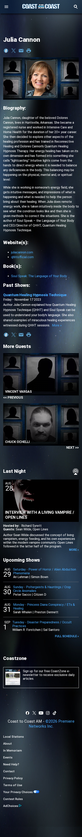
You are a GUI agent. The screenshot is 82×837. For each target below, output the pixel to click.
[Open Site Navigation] (6, 7)
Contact (9, 771)
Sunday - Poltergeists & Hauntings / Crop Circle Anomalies (42, 589)
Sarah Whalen (22, 612)
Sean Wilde (23, 529)
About (7, 743)
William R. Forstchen (26, 630)
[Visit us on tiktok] (54, 713)
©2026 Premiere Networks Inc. (51, 724)
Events (7, 757)
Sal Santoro (51, 630)
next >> (72, 447)
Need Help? (11, 764)
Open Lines (40, 529)
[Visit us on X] (34, 713)
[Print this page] (28, 50)
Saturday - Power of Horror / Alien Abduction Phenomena (44, 571)
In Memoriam (12, 750)
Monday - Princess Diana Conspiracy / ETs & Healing (44, 606)
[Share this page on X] (13, 50)
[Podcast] (75, 471)
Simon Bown (39, 577)
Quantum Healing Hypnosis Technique (34, 295)
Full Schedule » (67, 636)
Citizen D (40, 594)
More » (57, 325)
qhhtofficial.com (22, 257)
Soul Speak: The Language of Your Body (39, 276)
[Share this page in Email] (21, 50)
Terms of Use (12, 785)
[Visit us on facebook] (27, 713)
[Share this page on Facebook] (6, 50)
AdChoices (10, 806)
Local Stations (13, 736)
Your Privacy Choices (18, 792)
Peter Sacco (22, 594)
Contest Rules (13, 799)
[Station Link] (41, 6)
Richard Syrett (31, 526)
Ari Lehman (20, 577)
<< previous (13, 397)
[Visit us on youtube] (41, 713)
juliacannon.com (22, 252)
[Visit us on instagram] (47, 713)
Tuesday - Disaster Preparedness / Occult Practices (42, 624)
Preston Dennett (46, 612)
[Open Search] (75, 7)
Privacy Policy (12, 778)
